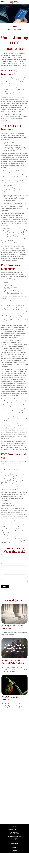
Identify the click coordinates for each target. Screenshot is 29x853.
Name (3, 555)
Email (2, 564)
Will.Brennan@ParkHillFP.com (14, 836)
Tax (14, 852)
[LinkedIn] (16, 839)
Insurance (14, 850)
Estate (14, 849)
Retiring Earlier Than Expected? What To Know (13, 661)
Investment (14, 847)
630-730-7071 (16, 829)
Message (3, 573)
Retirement (14, 845)
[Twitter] (13, 839)
